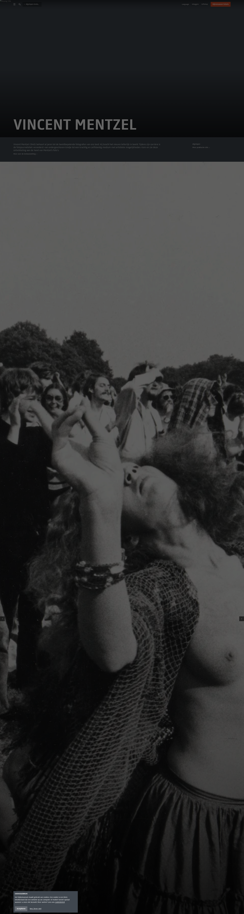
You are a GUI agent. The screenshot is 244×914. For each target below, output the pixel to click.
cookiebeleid (60, 902)
